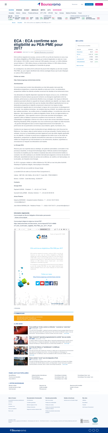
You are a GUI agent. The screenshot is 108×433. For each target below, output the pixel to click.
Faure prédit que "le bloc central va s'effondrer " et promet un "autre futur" (50, 327)
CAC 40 (10, 16)
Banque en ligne (12, 385)
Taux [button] (56, 13)
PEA (71, 389)
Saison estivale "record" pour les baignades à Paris (43, 358)
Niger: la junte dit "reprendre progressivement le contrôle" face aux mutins (50, 337)
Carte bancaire (12, 389)
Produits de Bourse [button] (33, 13)
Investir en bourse (74, 387)
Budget (26, 10)
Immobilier (35, 10)
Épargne (19, 10)
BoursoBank (57, 10)
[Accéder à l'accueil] (9, 22)
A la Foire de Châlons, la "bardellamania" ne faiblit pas (44, 347)
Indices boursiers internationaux (39, 375)
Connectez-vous (32, 318)
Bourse (11, 10)
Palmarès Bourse (36, 377)
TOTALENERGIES (81, 61)
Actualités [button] (11, 13)
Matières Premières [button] (71, 13)
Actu (49, 10)
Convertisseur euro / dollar (61, 378)
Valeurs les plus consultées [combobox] (84, 45)
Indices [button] (24, 13)
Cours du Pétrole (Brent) (37, 378)
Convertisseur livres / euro (84, 375)
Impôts (43, 10)
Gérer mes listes (80, 65)
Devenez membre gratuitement (34, 319)
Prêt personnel (42, 389)
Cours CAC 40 (12, 378)
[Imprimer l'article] (10, 53)
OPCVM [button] (50, 13)
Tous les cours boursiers (14, 377)
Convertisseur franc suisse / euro (85, 377)
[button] (5, 4)
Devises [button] (62, 13)
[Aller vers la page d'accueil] (53, 4)
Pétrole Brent (79, 52)
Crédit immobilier (43, 387)
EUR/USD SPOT (80, 59)
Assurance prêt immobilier (76, 385)
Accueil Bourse (12, 375)
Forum (80, 13)
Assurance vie (42, 385)
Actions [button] (18, 13)
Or (77, 57)
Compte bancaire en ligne (15, 387)
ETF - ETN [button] (43, 13)
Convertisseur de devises (60, 375)
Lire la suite (66, 333)
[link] (10, 404)
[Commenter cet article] (10, 40)
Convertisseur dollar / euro (61, 377)
